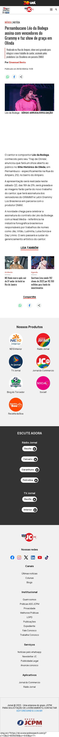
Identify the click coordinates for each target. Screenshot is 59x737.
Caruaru (29, 459)
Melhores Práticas (29, 612)
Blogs (29, 582)
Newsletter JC (29, 656)
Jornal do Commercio (29, 682)
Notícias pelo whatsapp (29, 652)
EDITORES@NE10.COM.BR (29, 710)
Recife (29, 448)
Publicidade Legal (29, 660)
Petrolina (30, 480)
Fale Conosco (29, 630)
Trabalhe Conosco (29, 634)
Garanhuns (30, 469)
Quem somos (29, 599)
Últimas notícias (29, 573)
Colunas (29, 577)
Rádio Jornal (29, 686)
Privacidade (29, 608)
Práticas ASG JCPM (29, 603)
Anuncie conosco (29, 665)
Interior (30, 509)
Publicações (29, 621)
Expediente (29, 626)
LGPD (29, 617)
